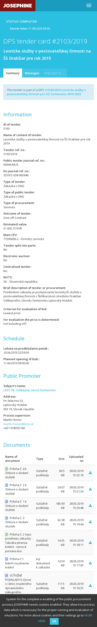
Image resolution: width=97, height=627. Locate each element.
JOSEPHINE (17, 5)
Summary (13, 73)
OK (54, 621)
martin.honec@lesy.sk (18, 424)
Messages (32, 73)
